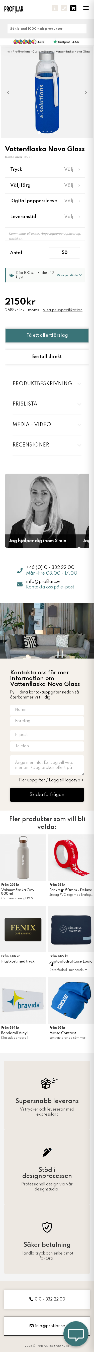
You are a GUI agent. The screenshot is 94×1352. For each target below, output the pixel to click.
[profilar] (17, 10)
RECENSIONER (31, 445)
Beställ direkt (47, 357)
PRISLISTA (25, 404)
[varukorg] (73, 8)
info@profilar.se (43, 581)
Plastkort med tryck (18, 961)
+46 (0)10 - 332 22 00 (50, 567)
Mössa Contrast (62, 1033)
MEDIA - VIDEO (32, 424)
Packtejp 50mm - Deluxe (70, 890)
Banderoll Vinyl (14, 1033)
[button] (8, 92)
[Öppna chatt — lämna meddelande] (76, 1334)
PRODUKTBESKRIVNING (42, 383)
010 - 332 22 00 (50, 1299)
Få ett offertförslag (47, 335)
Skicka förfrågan (47, 794)
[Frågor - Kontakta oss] (54, 8)
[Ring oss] (64, 8)
